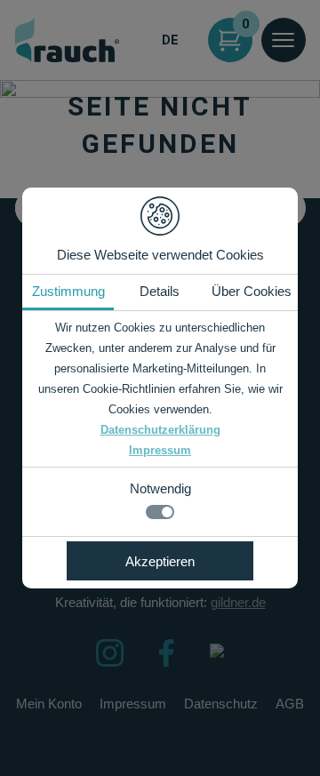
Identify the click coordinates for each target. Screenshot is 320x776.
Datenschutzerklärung (160, 429)
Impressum (160, 450)
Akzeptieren (160, 561)
